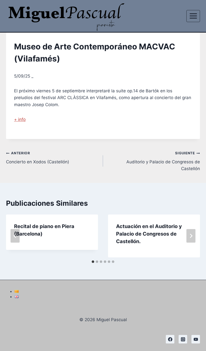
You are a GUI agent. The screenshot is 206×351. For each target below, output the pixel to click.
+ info (20, 119)
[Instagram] (183, 339)
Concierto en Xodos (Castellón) (37, 157)
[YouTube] (195, 339)
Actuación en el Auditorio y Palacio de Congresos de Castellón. (149, 233)
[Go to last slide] (15, 236)
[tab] (93, 261)
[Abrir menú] (193, 16)
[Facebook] (170, 339)
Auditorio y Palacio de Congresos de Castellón (163, 161)
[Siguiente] (190, 236)
